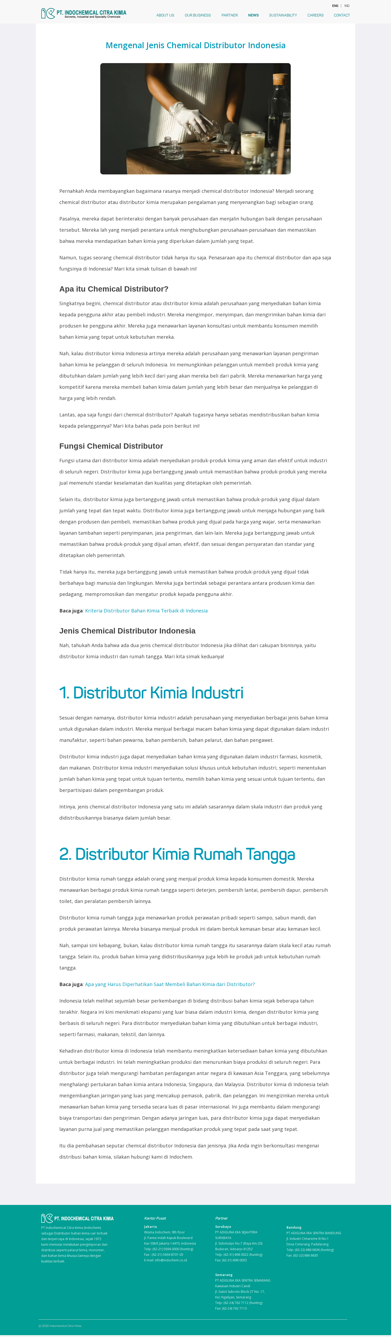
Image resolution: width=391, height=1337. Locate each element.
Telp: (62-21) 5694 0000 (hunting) (168, 1249)
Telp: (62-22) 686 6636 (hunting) (310, 1250)
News (253, 15)
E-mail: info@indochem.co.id (165, 1260)
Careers (315, 15)
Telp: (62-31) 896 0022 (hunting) (238, 1254)
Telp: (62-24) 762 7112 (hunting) (238, 1303)
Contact (342, 15)
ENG (335, 6)
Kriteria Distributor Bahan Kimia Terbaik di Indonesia (146, 610)
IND (347, 6)
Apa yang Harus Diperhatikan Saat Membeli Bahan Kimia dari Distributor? (170, 984)
